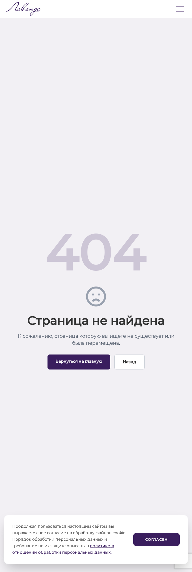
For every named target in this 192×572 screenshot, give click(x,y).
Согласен (156, 539)
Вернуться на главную (79, 361)
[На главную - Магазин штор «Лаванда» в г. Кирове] (21, 9)
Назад (129, 362)
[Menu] (180, 9)
